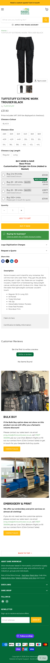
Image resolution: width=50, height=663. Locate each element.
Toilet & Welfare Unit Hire (25, 578)
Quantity (4, 205)
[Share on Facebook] (3, 261)
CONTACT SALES (12, 449)
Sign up (36, 620)
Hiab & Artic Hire (8, 578)
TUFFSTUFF (9, 106)
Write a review (25, 354)
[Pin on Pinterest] (16, 261)
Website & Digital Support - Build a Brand (25, 659)
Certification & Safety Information (17, 325)
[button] (21, 89)
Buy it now (25, 226)
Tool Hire (25, 575)
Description (9, 271)
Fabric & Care (9, 318)
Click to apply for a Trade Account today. (24, 237)
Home (4, 31)
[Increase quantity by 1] (21, 210)
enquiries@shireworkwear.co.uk (17, 435)
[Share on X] (7, 261)
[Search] (46, 20)
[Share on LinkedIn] (11, 261)
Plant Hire (34, 575)
